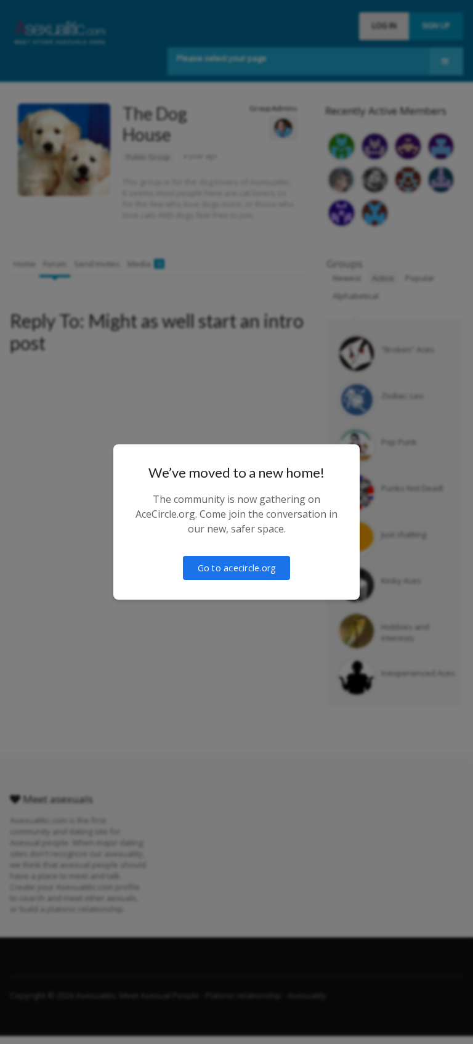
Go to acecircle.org (237, 568)
